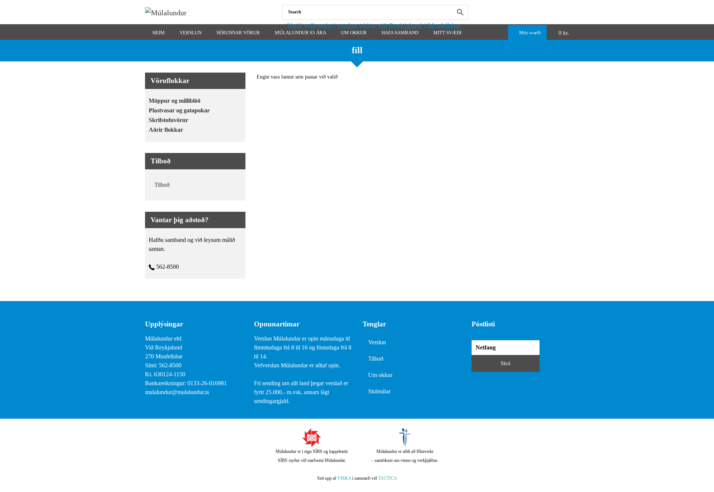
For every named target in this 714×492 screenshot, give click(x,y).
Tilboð (162, 185)
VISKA (344, 478)
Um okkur (380, 375)
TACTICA (387, 478)
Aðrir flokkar (166, 130)
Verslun (377, 342)
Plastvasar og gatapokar (179, 110)
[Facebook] (567, 12)
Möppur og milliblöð (174, 101)
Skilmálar (379, 391)
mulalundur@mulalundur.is (177, 392)
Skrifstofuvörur (168, 120)
